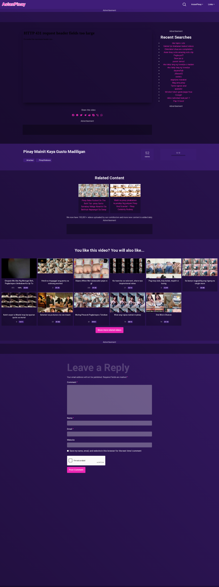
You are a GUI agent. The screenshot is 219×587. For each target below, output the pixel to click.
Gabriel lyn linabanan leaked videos (178, 46)
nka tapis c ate (178, 43)
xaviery (179, 76)
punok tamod (178, 61)
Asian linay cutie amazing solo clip (178, 52)
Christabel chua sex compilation (179, 49)
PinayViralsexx (45, 160)
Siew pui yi (178, 58)
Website (70, 440)
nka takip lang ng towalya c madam (178, 64)
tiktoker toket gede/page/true (178, 92)
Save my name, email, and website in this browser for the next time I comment (105, 451)
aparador (178, 89)
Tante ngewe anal (178, 86)
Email (70, 429)
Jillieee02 (178, 73)
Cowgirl (178, 95)
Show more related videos (109, 330)
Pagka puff (179, 55)
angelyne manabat (179, 80)
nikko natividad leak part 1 (178, 98)
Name (70, 418)
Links (210, 4)
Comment (72, 382)
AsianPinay (196, 4)
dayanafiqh (178, 70)
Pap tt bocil (178, 101)
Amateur (30, 160)
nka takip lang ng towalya (178, 67)
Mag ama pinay (178, 83)
